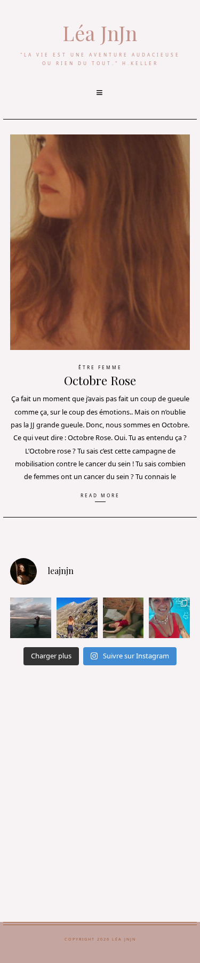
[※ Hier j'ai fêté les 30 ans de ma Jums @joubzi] (169, 618)
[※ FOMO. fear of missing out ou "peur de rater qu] (77, 618)
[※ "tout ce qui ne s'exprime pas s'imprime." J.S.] (123, 618)
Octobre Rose (100, 380)
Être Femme (100, 367)
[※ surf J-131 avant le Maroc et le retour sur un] (30, 618)
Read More (100, 495)
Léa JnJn (100, 33)
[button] (100, 93)
